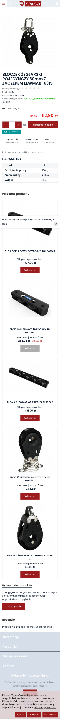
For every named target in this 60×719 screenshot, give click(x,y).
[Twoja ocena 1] (22, 88)
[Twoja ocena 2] (26, 88)
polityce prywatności (45, 707)
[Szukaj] (10, 3)
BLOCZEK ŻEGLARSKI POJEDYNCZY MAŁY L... (30, 557)
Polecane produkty (15, 194)
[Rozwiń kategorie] (3, 3)
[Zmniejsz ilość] (18, 124)
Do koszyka (30, 270)
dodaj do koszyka (43, 124)
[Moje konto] (57, 3)
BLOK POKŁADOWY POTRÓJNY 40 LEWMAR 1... (30, 253)
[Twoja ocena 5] (38, 88)
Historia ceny (10, 108)
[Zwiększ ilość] (5, 124)
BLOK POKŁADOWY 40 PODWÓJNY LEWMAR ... (30, 331)
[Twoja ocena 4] (34, 88)
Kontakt (8, 666)
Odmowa (34, 714)
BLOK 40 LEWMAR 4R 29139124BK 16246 (30, 402)
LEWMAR (19, 95)
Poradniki (9, 647)
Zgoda (20, 714)
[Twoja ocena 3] (30, 88)
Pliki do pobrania (15, 656)
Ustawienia (50, 714)
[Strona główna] (30, 3)
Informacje (10, 637)
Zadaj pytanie (13, 606)
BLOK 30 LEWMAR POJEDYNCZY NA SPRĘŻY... (30, 479)
